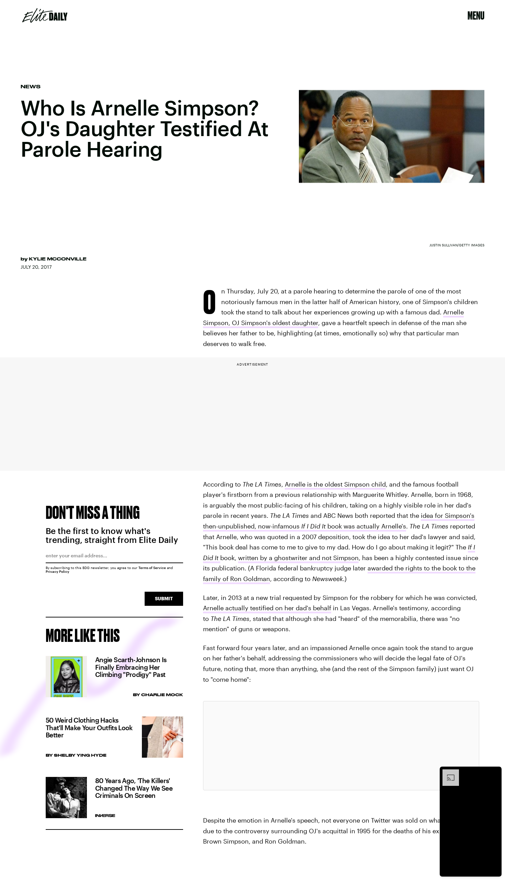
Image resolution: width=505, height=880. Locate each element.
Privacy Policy (57, 571)
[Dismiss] (494, 773)
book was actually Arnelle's (366, 526)
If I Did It (313, 526)
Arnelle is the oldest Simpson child (335, 484)
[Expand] (447, 773)
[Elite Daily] (45, 15)
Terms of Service (152, 568)
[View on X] (341, 746)
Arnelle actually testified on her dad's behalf (267, 608)
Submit (164, 598)
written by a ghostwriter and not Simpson (298, 557)
